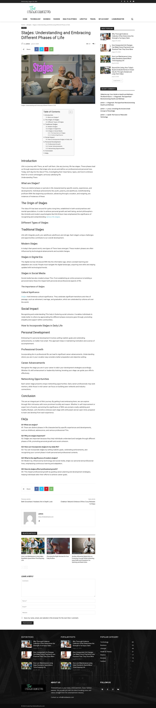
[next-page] (26, 567)
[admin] (22, 44)
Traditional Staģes (51, 124)
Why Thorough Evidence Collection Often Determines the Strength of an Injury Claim (123, 36)
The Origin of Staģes (52, 120)
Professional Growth (54, 144)
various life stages (53, 217)
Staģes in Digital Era (54, 129)
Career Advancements (55, 146)
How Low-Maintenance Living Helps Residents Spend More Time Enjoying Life (32, 558)
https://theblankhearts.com (45, 517)
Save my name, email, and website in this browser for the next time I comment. (51, 618)
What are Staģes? (53, 117)
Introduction (49, 115)
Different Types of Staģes (56, 122)
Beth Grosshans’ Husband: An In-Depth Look (36, 502)
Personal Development (53, 142)
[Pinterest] (46, 49)
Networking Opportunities (56, 148)
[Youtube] (133, 1)
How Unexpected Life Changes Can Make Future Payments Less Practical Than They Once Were (123, 47)
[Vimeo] (130, 1)
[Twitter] (127, 1)
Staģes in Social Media (55, 131)
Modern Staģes (52, 126)
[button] (132, 19)
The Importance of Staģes (58, 133)
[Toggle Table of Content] (69, 112)
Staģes (24, 297)
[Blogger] (102, 689)
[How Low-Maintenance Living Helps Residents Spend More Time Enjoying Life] (33, 546)
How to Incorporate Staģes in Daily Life (60, 139)
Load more (116, 80)
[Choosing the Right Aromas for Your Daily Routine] (58, 546)
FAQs (46, 153)
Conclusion (49, 151)
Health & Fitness (77, 553)
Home (23, 25)
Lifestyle (28, 25)
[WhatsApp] (51, 49)
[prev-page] (22, 567)
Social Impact (50, 137)
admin (28, 44)
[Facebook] (121, 1)
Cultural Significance (57, 135)
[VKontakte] (118, 689)
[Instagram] (124, 1)
